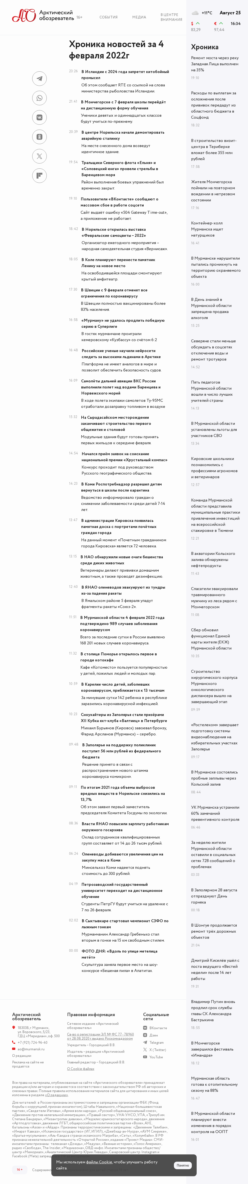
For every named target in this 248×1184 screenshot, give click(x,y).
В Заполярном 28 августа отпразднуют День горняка (214, 896)
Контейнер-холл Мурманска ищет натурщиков (207, 229)
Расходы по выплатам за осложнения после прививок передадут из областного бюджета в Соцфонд (213, 105)
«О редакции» (56, 1095)
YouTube (156, 1057)
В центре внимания (171, 17)
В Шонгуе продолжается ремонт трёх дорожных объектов (214, 931)
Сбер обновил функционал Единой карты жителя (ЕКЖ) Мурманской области (211, 639)
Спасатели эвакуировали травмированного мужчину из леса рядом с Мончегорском (214, 598)
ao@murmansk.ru (31, 1049)
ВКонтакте (158, 1028)
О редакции (21, 1056)
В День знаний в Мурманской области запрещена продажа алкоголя (211, 309)
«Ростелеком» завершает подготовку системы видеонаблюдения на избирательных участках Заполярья (215, 737)
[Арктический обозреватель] (43, 15)
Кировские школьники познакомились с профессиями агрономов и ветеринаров (214, 468)
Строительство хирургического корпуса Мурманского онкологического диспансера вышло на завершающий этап (214, 687)
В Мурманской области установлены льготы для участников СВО (214, 430)
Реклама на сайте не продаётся (28, 1064)
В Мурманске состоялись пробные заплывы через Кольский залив (214, 778)
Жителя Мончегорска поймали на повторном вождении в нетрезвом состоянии (213, 191)
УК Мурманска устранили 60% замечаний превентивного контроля (215, 813)
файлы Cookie (99, 1162)
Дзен (153, 1035)
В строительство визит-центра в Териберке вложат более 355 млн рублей (214, 150)
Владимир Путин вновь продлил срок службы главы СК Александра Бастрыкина (213, 1011)
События (109, 17)
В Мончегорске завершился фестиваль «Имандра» (212, 1049)
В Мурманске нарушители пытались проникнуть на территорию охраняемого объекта (216, 267)
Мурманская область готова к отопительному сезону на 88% (214, 1085)
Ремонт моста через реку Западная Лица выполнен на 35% (215, 64)
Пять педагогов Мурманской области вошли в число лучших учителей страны (212, 391)
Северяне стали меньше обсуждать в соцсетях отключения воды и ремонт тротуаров (213, 350)
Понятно (183, 1165)
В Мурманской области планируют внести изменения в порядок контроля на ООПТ (213, 1123)
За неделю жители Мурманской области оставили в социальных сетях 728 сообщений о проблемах (213, 855)
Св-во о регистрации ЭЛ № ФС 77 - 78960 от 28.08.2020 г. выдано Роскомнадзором (100, 1036)
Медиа (139, 17)
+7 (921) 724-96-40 (32, 1043)
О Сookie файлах (80, 1069)
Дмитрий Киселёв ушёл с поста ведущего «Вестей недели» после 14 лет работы (215, 970)
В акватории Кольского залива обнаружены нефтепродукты (213, 560)
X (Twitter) (157, 1050)
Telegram (156, 1043)
